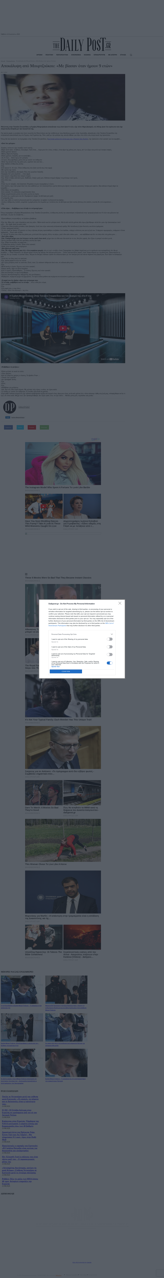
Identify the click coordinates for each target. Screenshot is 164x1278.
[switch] (110, 639)
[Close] (120, 604)
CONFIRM (66, 671)
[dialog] (82, 639)
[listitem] (82, 634)
